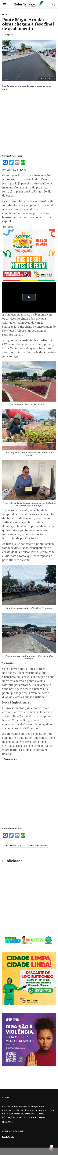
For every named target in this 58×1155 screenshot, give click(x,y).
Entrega (14, 845)
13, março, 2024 (8, 35)
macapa (23, 845)
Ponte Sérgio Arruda (38, 845)
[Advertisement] (29, 123)
